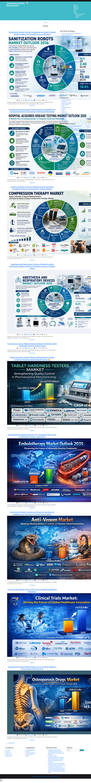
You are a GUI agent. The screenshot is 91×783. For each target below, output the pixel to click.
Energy (63, 106)
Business (75, 5)
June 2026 (7, 751)
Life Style (75, 9)
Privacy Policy (78, 15)
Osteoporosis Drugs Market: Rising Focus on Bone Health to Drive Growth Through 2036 (32, 668)
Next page (12, 743)
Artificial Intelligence (66, 100)
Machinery (64, 116)
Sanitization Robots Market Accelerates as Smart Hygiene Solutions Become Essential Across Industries (32, 33)
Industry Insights (65, 113)
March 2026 (8, 753)
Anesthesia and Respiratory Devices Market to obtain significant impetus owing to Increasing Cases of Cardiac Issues (32, 266)
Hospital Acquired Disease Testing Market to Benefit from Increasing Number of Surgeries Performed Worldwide (32, 111)
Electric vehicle (65, 104)
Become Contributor (80, 14)
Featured (64, 109)
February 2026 (8, 754)
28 (8, 743)
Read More (32, 105)
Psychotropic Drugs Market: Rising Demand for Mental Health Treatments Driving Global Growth (32, 345)
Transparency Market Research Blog (15, 4)
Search (81, 750)
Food (63, 110)
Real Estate (64, 119)
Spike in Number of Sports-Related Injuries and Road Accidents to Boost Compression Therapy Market (32, 188)
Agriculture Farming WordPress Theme (45, 776)
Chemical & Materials (66, 103)
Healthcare (75, 6)
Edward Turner (29, 100)
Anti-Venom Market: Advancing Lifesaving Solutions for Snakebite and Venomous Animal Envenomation (32, 513)
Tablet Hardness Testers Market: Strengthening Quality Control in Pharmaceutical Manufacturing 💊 (32, 358)
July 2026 (7, 750)
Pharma (63, 117)
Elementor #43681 (52, 756)
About (74, 11)
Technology (76, 8)
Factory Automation (66, 107)
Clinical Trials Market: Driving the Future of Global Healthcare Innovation (32, 590)
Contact (75, 12)
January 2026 (8, 756)
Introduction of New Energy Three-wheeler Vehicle (73, 45)
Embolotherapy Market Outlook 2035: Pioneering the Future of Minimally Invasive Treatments (32, 436)
